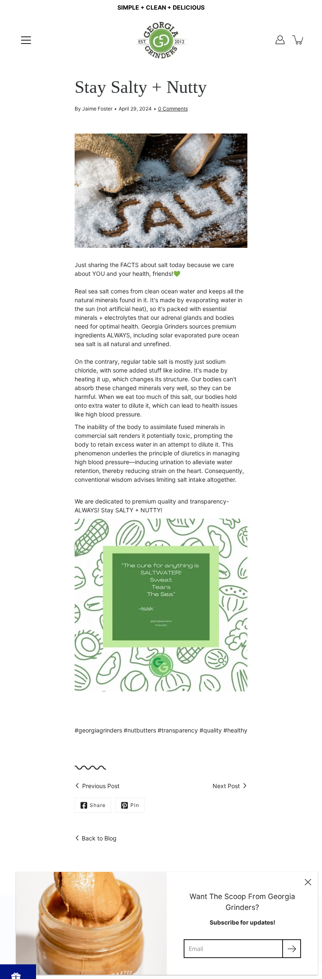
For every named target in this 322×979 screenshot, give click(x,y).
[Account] (280, 39)
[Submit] (291, 948)
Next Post (226, 785)
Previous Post (100, 785)
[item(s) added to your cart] (298, 39)
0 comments (173, 108)
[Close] (308, 882)
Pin (134, 805)
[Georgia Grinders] (161, 40)
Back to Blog (99, 838)
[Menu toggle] (26, 40)
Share (98, 805)
